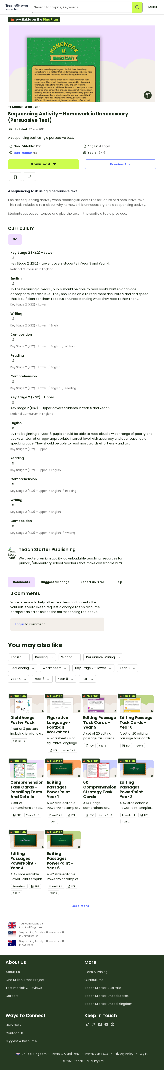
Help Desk (13, 1025)
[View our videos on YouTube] (106, 1024)
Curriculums (93, 980)
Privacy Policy (124, 1054)
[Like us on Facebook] (100, 1024)
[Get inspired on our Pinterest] (112, 1024)
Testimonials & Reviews (24, 988)
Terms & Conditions (65, 1054)
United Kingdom (33, 1054)
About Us (13, 972)
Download (41, 164)
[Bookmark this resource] (15, 177)
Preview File (120, 164)
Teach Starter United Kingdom (108, 1004)
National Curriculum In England (31, 269)
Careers (12, 996)
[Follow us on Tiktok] (87, 1024)
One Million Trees (25, 980)
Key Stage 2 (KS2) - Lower (28, 304)
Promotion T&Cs (96, 1054)
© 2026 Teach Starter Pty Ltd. (83, 1061)
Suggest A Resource (21, 1041)
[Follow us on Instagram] (94, 1024)
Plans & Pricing (95, 972)
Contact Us (14, 1033)
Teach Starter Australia (102, 988)
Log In (144, 1054)
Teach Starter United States (106, 996)
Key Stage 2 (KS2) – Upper (28, 449)
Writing (70, 346)
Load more (80, 906)
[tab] (15, 239)
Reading (70, 388)
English (55, 325)
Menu (152, 7)
